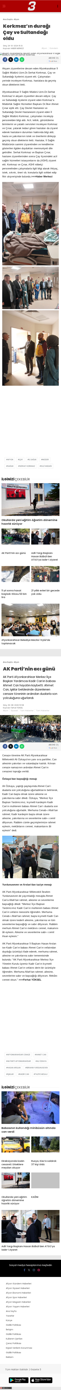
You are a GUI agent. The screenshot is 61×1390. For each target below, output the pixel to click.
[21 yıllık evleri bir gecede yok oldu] (45, 576)
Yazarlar (10, 1315)
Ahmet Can (41, 1054)
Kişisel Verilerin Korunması (19, 1347)
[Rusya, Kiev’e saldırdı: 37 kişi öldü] (45, 1146)
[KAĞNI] (45, 1182)
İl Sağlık (32, 459)
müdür (45, 459)
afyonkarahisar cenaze (19, 1054)
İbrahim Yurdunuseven (37, 1067)
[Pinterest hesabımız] (38, 1270)
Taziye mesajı (41, 1074)
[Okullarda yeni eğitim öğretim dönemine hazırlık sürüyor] (30, 499)
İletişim (9, 1329)
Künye (9, 1320)
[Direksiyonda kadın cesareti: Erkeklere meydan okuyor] (15, 1146)
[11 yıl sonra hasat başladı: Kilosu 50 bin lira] (15, 576)
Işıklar (11, 1074)
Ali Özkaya (41, 1061)
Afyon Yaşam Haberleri (17, 1306)
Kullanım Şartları (14, 1338)
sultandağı (46, 466)
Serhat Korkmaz (27, 466)
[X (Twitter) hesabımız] (29, 1270)
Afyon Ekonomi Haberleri (18, 1292)
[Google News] (53, 61)
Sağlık (10, 466)
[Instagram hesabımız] (34, 1270)
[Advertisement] (30, 423)
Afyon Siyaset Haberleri (18, 1288)
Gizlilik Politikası (13, 1324)
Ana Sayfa (11, 1311)
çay (21, 459)
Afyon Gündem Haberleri (18, 1283)
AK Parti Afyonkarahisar (19, 1061)
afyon (10, 459)
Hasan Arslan (14, 1067)
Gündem (53, 48)
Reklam (9, 1357)
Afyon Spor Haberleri (16, 1297)
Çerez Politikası (13, 1343)
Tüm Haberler (27, 710)
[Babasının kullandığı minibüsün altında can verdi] (30, 1107)
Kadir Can (24, 1074)
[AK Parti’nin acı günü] (15, 539)
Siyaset (14, 710)
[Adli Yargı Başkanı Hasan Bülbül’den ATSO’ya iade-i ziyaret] (45, 539)
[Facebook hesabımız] (24, 1270)
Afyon (44, 48)
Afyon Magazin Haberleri (18, 1302)
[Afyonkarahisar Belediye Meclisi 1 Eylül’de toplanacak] (30, 620)
